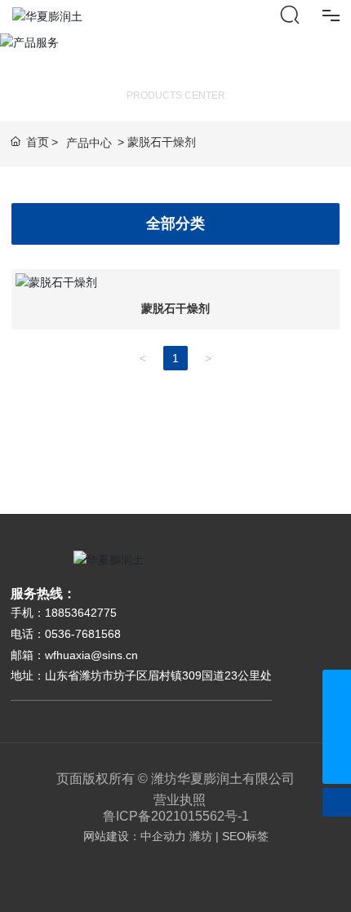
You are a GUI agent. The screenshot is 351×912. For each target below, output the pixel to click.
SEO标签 (245, 836)
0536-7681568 (83, 633)
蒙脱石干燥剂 (175, 308)
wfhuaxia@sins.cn (91, 655)
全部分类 (175, 223)
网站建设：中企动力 (134, 836)
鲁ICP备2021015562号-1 (176, 816)
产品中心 (89, 142)
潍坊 (200, 836)
